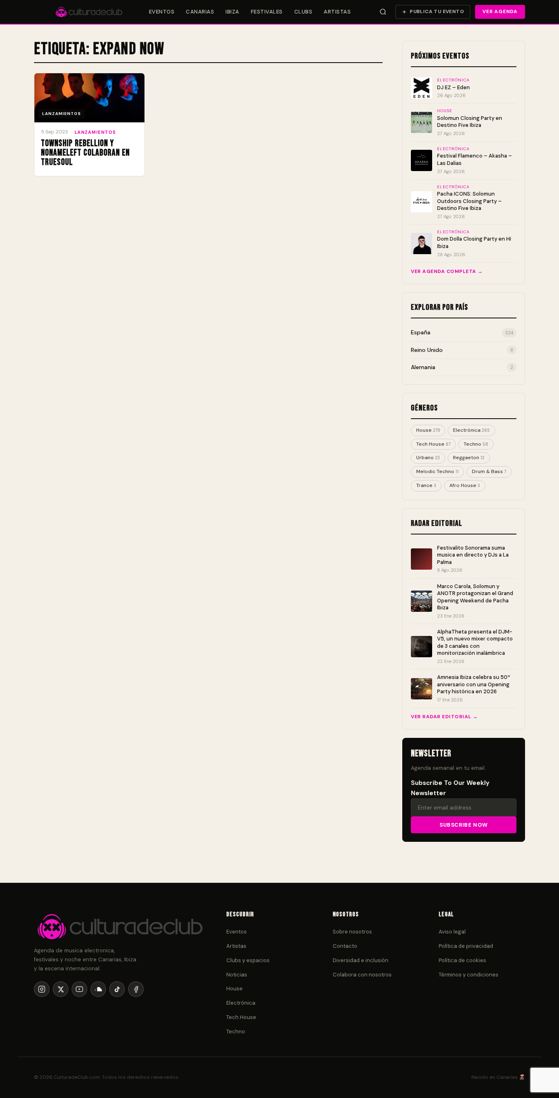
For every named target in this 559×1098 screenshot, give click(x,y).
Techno (476, 444)
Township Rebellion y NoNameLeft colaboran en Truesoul (85, 153)
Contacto (345, 945)
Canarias (200, 11)
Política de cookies (462, 960)
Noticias (236, 974)
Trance (426, 485)
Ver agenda (500, 11)
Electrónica (471, 430)
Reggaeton (469, 457)
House (428, 430)
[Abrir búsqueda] (383, 12)
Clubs (303, 11)
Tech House (433, 444)
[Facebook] (136, 989)
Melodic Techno (437, 471)
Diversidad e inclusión (360, 960)
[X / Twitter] (60, 989)
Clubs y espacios (248, 960)
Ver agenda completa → (447, 271)
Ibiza (232, 11)
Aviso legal (452, 931)
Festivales (267, 11)
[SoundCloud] (98, 989)
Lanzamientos (95, 132)
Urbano (428, 457)
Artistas (337, 11)
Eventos (162, 11)
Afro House (464, 485)
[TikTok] (117, 989)
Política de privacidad (466, 945)
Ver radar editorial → (444, 716)
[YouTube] (79, 989)
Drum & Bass (489, 471)
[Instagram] (42, 989)
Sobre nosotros (352, 931)
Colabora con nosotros (362, 974)
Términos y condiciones (468, 974)
